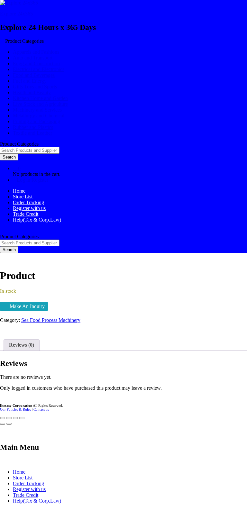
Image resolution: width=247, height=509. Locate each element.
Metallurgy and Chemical (38, 115)
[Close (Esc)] (2, 418)
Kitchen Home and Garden (40, 98)
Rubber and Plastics (33, 127)
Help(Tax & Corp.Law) (37, 220)
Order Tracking (28, 202)
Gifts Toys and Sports (35, 86)
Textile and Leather (32, 133)
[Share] (9, 418)
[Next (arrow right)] (9, 424)
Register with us (29, 208)
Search (9, 157)
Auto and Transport (32, 57)
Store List (22, 196)
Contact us (41, 409)
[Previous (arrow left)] (2, 424)
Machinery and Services (37, 110)
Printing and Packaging (36, 121)
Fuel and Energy (30, 81)
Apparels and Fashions (36, 52)
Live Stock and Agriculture (40, 104)
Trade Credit (25, 214)
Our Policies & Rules (15, 409)
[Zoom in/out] (21, 418)
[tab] (22, 345)
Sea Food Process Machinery (50, 320)
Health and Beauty (32, 92)
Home (19, 191)
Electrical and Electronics (38, 69)
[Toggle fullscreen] (15, 418)
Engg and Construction (36, 63)
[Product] (2, 326)
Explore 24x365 (16, 13)
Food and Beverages (34, 75)
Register (40, 180)
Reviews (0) (21, 345)
